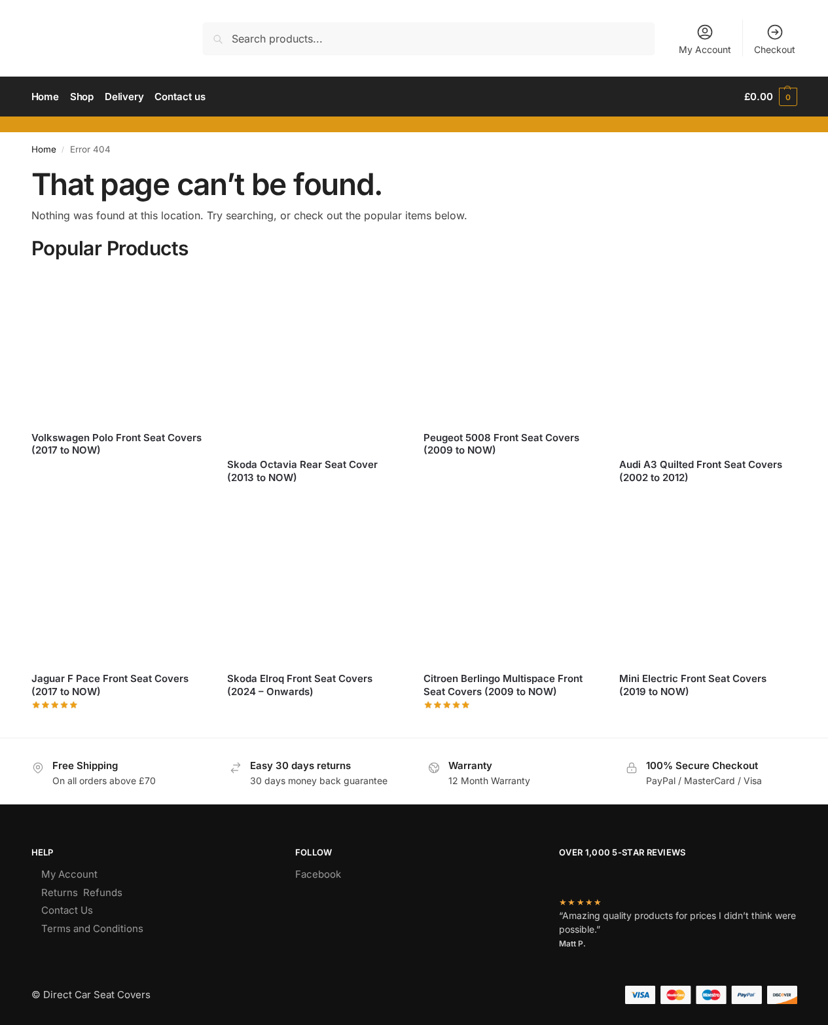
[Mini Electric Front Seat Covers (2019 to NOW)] (707, 587)
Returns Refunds (81, 892)
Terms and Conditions (92, 928)
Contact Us (67, 910)
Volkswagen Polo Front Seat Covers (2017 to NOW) (116, 444)
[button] (770, 97)
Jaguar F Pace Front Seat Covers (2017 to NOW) (110, 685)
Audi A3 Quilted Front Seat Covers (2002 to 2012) (700, 471)
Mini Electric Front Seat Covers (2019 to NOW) (692, 685)
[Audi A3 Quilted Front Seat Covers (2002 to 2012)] (707, 359)
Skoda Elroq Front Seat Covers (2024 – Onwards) (299, 685)
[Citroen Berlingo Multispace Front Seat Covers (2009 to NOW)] (511, 587)
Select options (119, 472)
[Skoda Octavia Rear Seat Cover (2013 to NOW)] (315, 359)
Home (43, 149)
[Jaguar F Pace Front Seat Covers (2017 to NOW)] (119, 587)
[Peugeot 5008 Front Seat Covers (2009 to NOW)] (511, 345)
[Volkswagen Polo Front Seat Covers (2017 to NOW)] (119, 345)
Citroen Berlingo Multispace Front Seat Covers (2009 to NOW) (503, 685)
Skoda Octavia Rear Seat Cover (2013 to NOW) (302, 471)
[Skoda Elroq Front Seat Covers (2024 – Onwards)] (315, 587)
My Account (705, 49)
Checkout (774, 49)
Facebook (318, 874)
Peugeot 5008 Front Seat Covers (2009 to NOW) (501, 444)
